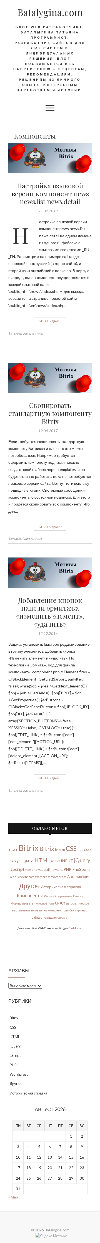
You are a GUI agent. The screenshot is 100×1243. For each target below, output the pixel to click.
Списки (78, 896)
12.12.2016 (48, 633)
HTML (42, 860)
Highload (27, 861)
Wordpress (42, 877)
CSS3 (87, 849)
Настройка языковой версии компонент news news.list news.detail (50, 193)
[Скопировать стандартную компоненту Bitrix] (50, 378)
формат (63, 917)
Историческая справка (61, 886)
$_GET (13, 849)
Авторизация (79, 876)
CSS (71, 848)
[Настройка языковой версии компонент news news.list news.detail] (50, 158)
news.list (57, 869)
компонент (55, 910)
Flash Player (75, 928)
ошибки (69, 910)
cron (62, 849)
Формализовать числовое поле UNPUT (38, 903)
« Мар (13, 1197)
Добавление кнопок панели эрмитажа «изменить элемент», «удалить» (50, 612)
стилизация (49, 917)
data (13, 861)
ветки (43, 910)
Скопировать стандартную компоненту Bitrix (50, 413)
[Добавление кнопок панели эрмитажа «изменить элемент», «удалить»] (50, 572)
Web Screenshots (21, 877)
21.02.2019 (48, 211)
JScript (17, 869)
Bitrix (28, 848)
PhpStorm (81, 869)
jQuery (82, 860)
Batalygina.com (50, 12)
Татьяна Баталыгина (25, 333)
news (29, 869)
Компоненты (30, 895)
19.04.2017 (48, 431)
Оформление (62, 896)
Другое (29, 886)
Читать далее (50, 321)
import (55, 861)
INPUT (67, 860)
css (80, 849)
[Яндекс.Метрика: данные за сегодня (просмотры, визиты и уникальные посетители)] (51, 1236)
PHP (67, 869)
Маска (48, 896)
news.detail (42, 869)
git (19, 861)
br (56, 849)
